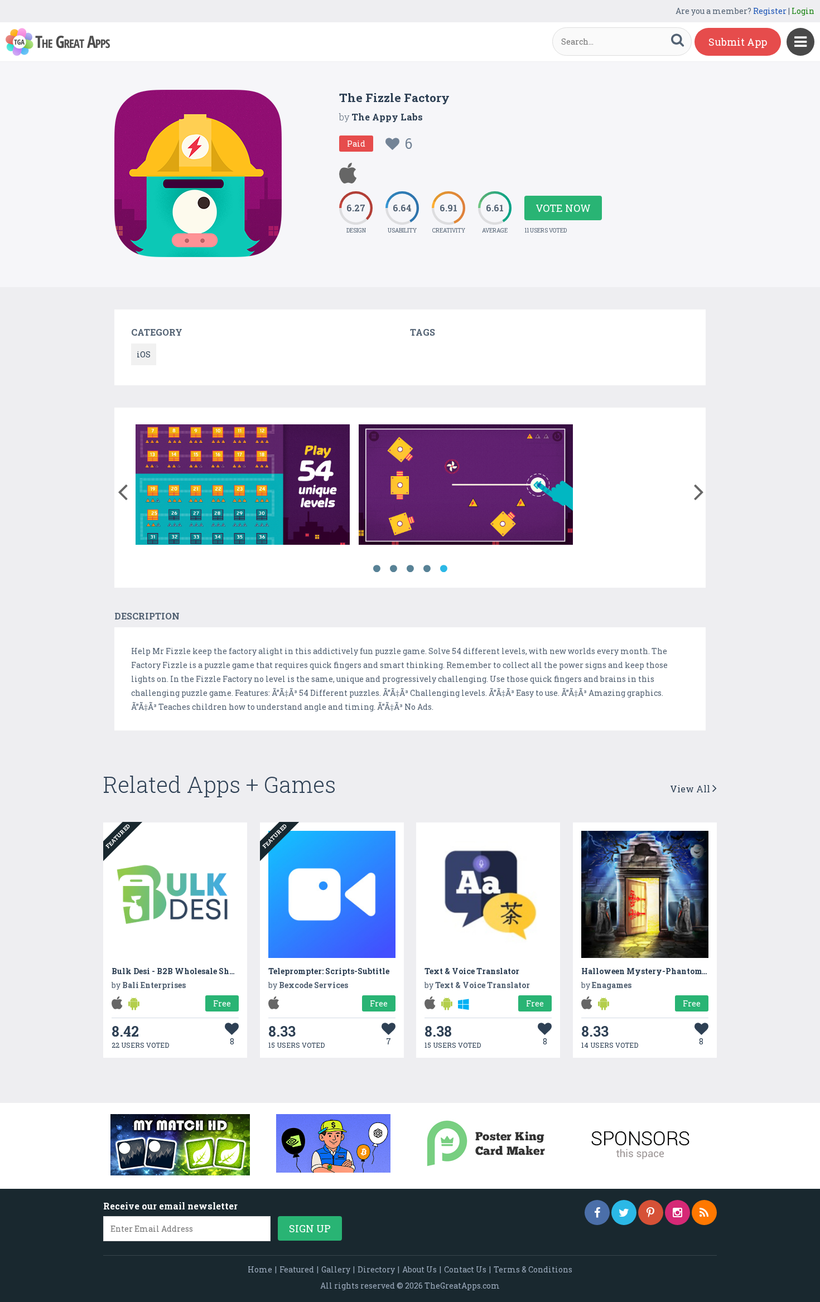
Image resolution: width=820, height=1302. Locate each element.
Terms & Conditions (533, 1269)
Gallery (335, 1269)
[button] (122, 490)
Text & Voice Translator (472, 971)
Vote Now (563, 208)
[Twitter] (623, 1212)
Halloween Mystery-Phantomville (651, 971)
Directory (376, 1269)
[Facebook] (597, 1212)
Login (803, 11)
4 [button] (426, 568)
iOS (144, 354)
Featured (296, 1269)
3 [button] (410, 568)
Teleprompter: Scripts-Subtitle (328, 971)
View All (691, 789)
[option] (242, 486)
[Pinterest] (650, 1212)
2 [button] (393, 568)
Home (260, 1269)
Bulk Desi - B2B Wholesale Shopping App (194, 971)
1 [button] (376, 568)
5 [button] (443, 568)
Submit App (737, 42)
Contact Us (465, 1269)
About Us (419, 1269)
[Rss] (704, 1212)
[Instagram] (677, 1212)
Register (770, 11)
